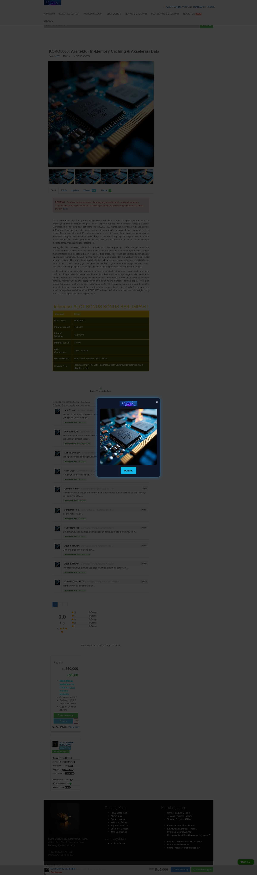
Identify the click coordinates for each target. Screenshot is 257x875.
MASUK (128, 470)
